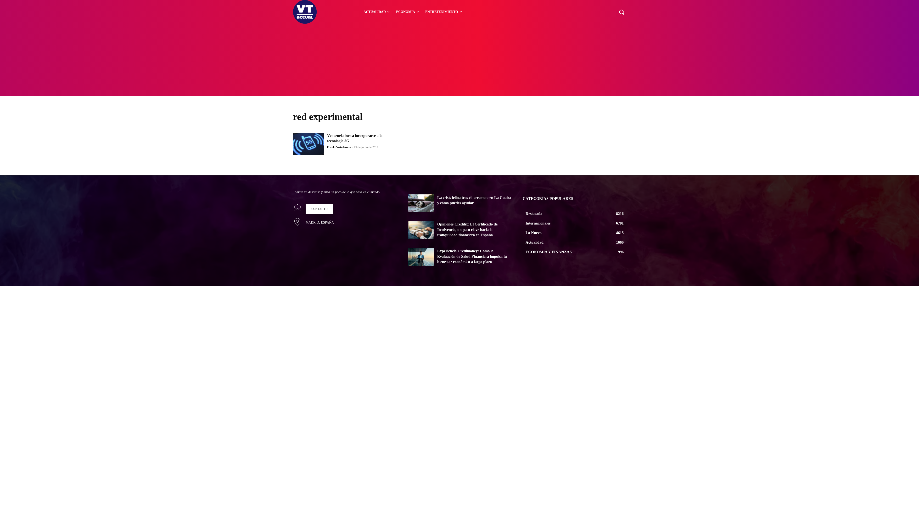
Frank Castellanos (339, 147)
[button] (621, 12)
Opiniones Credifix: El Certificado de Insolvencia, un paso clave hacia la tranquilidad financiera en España (467, 229)
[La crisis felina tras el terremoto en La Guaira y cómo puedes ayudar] (421, 203)
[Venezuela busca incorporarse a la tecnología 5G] (308, 144)
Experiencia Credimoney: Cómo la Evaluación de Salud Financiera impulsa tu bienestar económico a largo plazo (472, 256)
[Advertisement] (459, 59)
